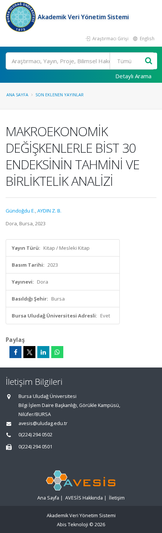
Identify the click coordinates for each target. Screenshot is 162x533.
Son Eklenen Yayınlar (59, 94)
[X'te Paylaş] (29, 352)
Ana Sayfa (17, 94)
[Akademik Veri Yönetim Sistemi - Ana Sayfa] (22, 17)
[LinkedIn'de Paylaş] (43, 352)
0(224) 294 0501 (35, 446)
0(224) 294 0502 (35, 434)
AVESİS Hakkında (84, 498)
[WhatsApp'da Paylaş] (57, 352)
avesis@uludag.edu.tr (42, 423)
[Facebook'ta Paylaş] (15, 352)
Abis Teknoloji (72, 524)
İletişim (117, 498)
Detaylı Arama (133, 76)
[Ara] (148, 61)
